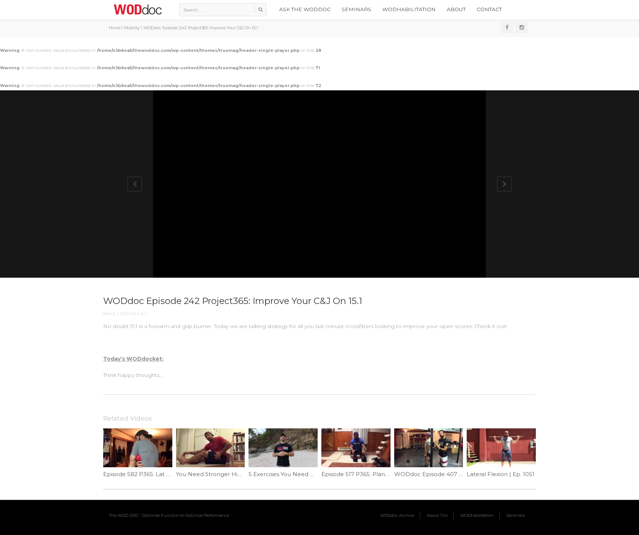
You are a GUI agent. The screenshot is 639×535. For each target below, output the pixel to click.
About (456, 9)
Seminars (356, 9)
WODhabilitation (409, 9)
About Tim (437, 515)
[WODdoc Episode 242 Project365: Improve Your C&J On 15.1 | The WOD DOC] (137, 9)
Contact (489, 9)
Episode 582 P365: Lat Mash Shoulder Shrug (164, 474)
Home (115, 27)
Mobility (132, 27)
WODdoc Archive (397, 515)
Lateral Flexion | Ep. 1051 (500, 474)
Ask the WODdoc (305, 9)
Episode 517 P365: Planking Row (366, 474)
